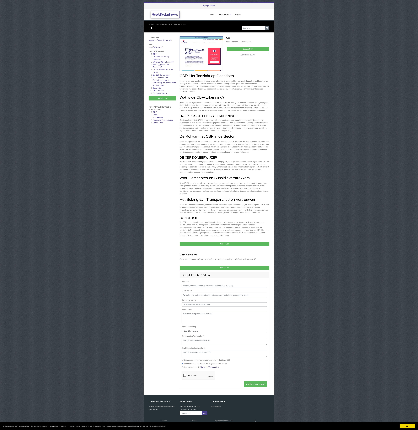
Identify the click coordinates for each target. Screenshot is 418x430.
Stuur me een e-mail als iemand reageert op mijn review (205, 364)
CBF (155, 54)
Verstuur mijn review (255, 384)
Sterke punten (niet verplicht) (193, 336)
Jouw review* (187, 309)
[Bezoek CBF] (201, 54)
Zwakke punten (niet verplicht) (193, 348)
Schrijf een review (160, 93)
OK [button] (407, 426)
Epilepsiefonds (209, 6)
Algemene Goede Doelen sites (171, 25)
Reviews (238, 14)
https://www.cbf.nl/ (155, 47)
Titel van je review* (189, 300)
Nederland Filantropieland (163, 120)
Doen (155, 115)
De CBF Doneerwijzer (161, 75)
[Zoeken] (267, 28)
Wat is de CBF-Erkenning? (163, 62)
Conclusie (157, 88)
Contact (164, 421)
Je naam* (185, 281)
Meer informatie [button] (161, 426)
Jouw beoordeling (189, 327)
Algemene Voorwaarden (209, 367)
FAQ (254, 421)
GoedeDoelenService (165, 14)
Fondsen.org (158, 117)
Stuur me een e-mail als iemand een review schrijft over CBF (207, 360)
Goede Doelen (224, 14)
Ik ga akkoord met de (201, 367)
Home (212, 14)
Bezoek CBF (162, 98)
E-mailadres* (187, 291)
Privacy (194, 421)
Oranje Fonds (158, 123)
